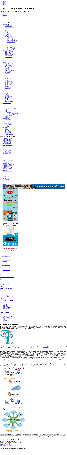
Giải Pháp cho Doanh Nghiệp (7, 138)
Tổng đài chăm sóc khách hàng (8, 174)
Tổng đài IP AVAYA (8, 33)
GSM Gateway (7, 97)
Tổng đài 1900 (5, 173)
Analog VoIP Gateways (8, 91)
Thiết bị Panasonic (8, 87)
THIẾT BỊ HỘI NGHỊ (6, 76)
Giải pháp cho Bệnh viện (7, 140)
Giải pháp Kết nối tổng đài (7, 152)
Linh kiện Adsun (7, 104)
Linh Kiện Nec (7, 117)
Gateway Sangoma (8, 95)
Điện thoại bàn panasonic (9, 64)
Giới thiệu (4, 2)
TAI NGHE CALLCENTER (7, 66)
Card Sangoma (9, 115)
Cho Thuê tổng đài (6, 161)
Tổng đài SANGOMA (8, 26)
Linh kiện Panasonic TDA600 (12, 106)
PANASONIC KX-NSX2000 (12, 41)
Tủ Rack (6, 128)
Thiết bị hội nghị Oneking (9, 82)
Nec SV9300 (9, 45)
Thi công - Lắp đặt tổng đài (7, 160)
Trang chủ (4, 1)
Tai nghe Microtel (7, 69)
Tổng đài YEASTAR (8, 25)
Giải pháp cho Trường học (7, 141)
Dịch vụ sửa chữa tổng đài (7, 177)
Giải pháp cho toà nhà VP (7, 144)
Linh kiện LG (7, 110)
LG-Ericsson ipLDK (8, 125)
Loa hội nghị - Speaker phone (9, 77)
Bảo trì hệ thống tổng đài (7, 176)
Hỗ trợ (4, 3)
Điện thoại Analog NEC (9, 63)
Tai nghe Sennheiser (8, 71)
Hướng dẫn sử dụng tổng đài (7, 168)
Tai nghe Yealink (7, 72)
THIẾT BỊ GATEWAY (6, 90)
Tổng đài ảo (4, 175)
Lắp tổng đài (5, 170)
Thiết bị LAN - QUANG (7, 123)
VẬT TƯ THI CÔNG (6, 127)
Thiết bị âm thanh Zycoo (7, 318)
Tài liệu (4, 18)
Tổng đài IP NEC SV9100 (11, 47)
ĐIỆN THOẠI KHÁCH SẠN (8, 102)
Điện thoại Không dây (8, 57)
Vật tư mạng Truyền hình (9, 134)
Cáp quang (6, 129)
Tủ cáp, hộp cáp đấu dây (9, 132)
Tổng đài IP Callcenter (8, 30)
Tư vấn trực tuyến (5, 178)
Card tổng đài (7, 111)
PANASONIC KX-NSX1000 (12, 40)
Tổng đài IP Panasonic (8, 31)
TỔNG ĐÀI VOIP (6, 24)
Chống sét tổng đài (8, 119)
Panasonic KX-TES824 (11, 37)
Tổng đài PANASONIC (9, 36)
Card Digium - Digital (12, 114)
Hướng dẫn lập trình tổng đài (7, 159)
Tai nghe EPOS (7, 67)
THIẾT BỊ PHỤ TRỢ (6, 118)
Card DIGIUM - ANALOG (13, 113)
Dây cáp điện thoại (8, 131)
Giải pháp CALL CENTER (7, 145)
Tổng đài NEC (5, 261)
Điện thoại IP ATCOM (8, 55)
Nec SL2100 (9, 44)
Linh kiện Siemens (8, 109)
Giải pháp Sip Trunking (6, 148)
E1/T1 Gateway (7, 94)
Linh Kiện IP (7, 116)
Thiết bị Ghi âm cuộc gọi (9, 122)
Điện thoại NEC (7, 61)
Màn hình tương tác (8, 78)
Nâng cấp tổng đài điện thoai (7, 171)
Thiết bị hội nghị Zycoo (8, 84)
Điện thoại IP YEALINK (9, 51)
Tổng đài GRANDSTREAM (9, 27)
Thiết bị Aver (7, 79)
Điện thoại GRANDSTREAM (10, 54)
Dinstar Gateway (7, 93)
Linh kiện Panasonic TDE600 (12, 107)
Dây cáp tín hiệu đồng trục (9, 133)
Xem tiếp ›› (2, 262)
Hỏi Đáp (4, 169)
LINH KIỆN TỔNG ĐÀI (7, 103)
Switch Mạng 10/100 (8, 124)
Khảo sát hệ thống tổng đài (7, 158)
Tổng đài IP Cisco (8, 34)
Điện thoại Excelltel (8, 65)
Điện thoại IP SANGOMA (9, 52)
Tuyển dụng (4, 4)
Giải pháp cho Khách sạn (7, 139)
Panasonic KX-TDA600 (11, 42)
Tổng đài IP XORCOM (8, 29)
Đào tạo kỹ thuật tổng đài (7, 179)
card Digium (9, 112)
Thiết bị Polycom (7, 88)
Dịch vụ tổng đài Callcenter (7, 165)
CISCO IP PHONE (8, 58)
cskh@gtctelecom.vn (6, 444)
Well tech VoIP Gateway (9, 101)
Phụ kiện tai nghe (7, 75)
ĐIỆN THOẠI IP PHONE (7, 50)
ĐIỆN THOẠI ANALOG (7, 62)
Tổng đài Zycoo (7, 32)
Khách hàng (5, 15)
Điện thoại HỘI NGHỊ (8, 53)
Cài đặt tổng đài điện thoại (7, 162)
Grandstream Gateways (8, 96)
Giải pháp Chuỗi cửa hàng (7, 142)
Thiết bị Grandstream (8, 81)
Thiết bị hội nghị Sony (8, 83)
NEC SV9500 (9, 46)
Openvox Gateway (8, 99)
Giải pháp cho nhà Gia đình (7, 150)
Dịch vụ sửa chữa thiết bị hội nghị (8, 164)
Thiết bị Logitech (7, 86)
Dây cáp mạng (7, 130)
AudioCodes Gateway (8, 92)
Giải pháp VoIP (5, 149)
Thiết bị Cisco (7, 80)
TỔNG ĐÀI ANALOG (6, 35)
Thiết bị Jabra (7, 85)
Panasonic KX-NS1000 (11, 39)
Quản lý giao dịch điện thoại (7, 153)
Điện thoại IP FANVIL (8, 56)
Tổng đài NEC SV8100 (11, 48)
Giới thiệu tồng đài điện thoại (7, 167)
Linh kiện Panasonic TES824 (11, 108)
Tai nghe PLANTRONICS (9, 70)
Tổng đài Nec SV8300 (10, 49)
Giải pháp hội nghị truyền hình (8, 147)
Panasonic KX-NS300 (10, 38)
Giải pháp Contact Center (7, 146)
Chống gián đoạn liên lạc (7, 151)
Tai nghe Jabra (7, 68)
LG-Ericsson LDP (8, 126)
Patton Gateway (7, 100)
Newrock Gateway (8, 98)
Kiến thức (4, 16)
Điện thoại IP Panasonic (9, 60)
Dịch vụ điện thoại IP (6, 166)
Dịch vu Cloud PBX (6, 163)
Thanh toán (4, 19)
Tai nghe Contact (7, 73)
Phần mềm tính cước (8, 121)
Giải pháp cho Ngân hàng (7, 143)
